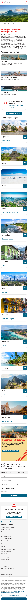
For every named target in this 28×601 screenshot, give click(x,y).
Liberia (12, 107)
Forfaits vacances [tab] (6, 472)
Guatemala (20, 105)
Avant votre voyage (5, 559)
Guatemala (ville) (7, 421)
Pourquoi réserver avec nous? (8, 527)
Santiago (4, 292)
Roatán (4, 345)
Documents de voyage (6, 568)
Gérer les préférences (14, 595)
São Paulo (5, 212)
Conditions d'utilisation (6, 538)
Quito (3, 265)
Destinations (10, 23)
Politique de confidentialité (7, 534)
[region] (14, 589)
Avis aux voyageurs (5, 564)
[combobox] (14, 476)
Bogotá (12, 318)
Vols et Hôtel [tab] (20, 472)
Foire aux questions (6, 551)
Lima (3, 394)
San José (5, 239)
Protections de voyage (6, 574)
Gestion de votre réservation (8, 549)
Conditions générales (6, 536)
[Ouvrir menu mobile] (25, 2)
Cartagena (12, 105)
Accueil (3, 23)
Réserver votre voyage (14, 113)
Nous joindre (4, 553)
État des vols (4, 566)
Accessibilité (4, 561)
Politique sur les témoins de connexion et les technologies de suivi (9, 542)
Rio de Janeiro (13, 212)
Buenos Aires (6, 140)
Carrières (3, 531)
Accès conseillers (7, 522)
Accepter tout (14, 598)
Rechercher (14, 495)
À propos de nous (5, 529)
